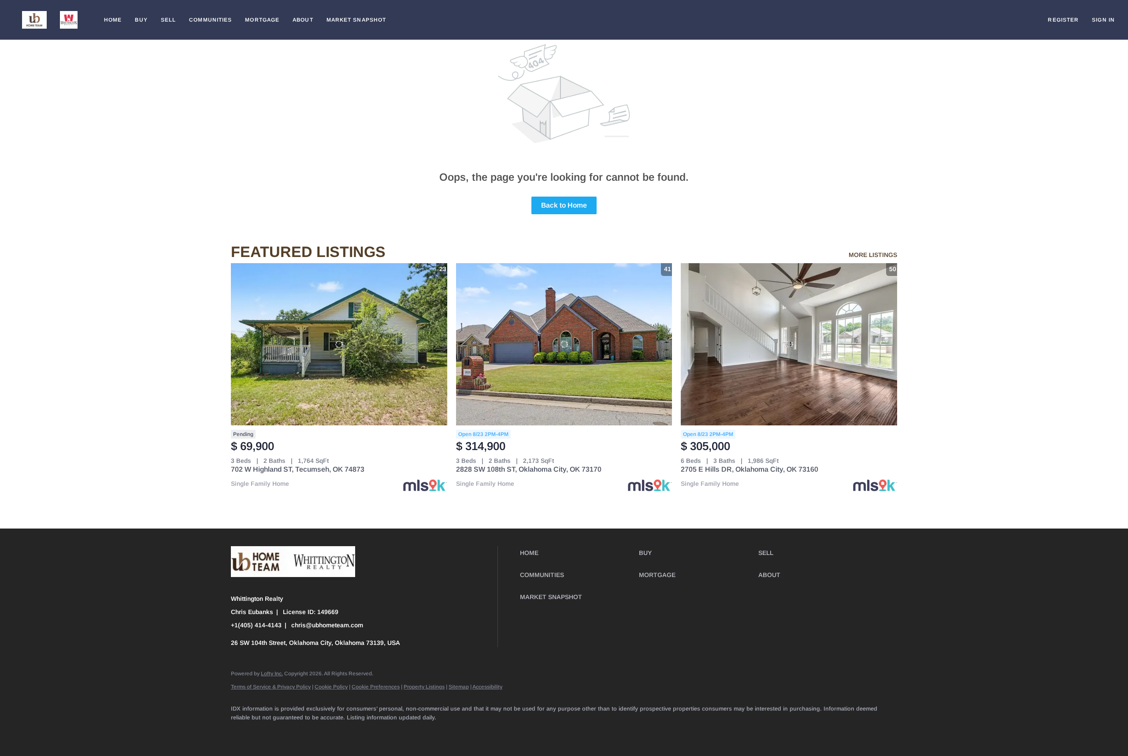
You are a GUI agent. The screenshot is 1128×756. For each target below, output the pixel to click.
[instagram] (369, 732)
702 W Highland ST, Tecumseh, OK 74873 (297, 469)
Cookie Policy (331, 687)
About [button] (303, 20)
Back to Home (564, 205)
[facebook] (241, 732)
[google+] (471, 732)
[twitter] (292, 732)
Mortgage (262, 20)
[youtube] (394, 732)
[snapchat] (420, 732)
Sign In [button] (1103, 20)
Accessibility (487, 687)
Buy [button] (141, 20)
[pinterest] (445, 732)
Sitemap (459, 687)
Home (113, 20)
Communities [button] (210, 20)
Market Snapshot (356, 20)
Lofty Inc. (272, 673)
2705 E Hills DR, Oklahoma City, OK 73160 (749, 469)
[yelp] (343, 732)
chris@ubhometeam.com (327, 625)
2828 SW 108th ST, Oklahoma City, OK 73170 (528, 469)
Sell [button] (168, 20)
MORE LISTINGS (873, 254)
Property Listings (424, 687)
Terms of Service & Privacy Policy (271, 687)
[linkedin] (267, 732)
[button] (34, 20)
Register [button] (1063, 20)
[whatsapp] (497, 732)
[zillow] (318, 732)
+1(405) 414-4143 (256, 625)
